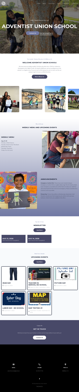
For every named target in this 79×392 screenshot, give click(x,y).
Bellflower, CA (65, 371)
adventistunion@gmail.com (14, 371)
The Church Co (39, 386)
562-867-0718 (39, 371)
